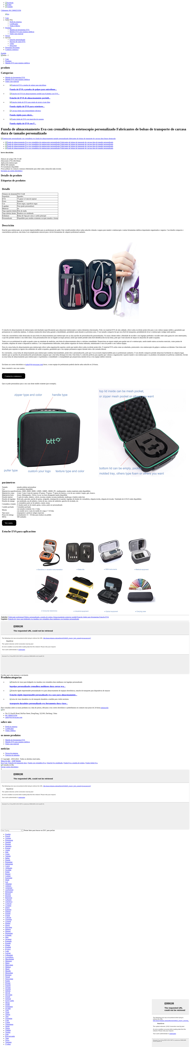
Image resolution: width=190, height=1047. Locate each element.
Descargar (13, 46)
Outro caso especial (16, 34)
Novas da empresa (11, 753)
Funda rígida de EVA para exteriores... (27, 106)
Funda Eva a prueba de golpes (74, 763)
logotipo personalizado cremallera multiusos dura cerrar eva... (38, 686)
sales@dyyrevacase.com (34, 364)
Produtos (8, 28)
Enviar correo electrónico (9, 767)
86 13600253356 (11, 715)
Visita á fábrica (15, 26)
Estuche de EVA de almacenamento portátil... (30, 98)
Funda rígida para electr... (21, 115)
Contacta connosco (11, 49)
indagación (104, 708)
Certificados (14, 24)
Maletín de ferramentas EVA (19, 30)
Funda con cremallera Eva (37, 763)
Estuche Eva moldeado (55, 763)
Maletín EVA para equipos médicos (22, 32)
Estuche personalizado (17, 40)
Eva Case (4, 763)
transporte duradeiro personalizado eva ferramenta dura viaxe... (39, 703)
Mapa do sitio (5, 761)
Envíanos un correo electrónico (11, 171)
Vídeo (12, 44)
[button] (13, 376)
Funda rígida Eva (91, 763)
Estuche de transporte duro (17, 763)
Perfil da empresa (16, 22)
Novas (7, 36)
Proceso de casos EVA (17, 42)
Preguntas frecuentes (12, 48)
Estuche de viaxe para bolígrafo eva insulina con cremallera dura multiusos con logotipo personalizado (43, 619)
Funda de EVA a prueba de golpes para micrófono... (33, 89)
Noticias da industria (12, 755)
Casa (7, 18)
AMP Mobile (16, 761)
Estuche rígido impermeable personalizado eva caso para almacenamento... (43, 695)
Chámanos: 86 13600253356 (11, 10)
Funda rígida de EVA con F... (23, 123)
